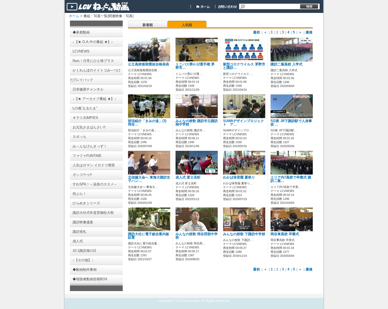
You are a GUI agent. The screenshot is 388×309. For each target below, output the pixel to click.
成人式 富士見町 (188, 177)
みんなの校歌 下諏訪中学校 (244, 234)
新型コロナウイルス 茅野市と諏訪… (244, 66)
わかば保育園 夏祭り (239, 177)
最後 (309, 32)
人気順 (187, 25)
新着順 (148, 25)
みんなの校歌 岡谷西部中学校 (197, 235)
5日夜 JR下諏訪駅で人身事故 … (291, 122)
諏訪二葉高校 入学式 (286, 64)
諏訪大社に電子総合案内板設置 (148, 235)
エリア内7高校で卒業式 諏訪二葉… (291, 179)
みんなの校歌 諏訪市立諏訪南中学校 (197, 122)
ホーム (74, 16)
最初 (256, 32)
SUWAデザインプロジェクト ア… (243, 122)
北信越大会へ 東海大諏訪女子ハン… (149, 179)
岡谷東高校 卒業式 (285, 234)
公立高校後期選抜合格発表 (148, 64)
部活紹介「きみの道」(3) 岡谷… (147, 122)
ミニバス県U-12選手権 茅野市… (195, 66)
